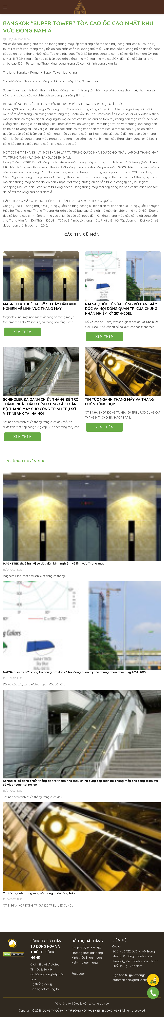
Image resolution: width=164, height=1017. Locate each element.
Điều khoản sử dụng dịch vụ (91, 1003)
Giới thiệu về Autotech (45, 964)
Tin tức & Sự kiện (42, 969)
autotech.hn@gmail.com (129, 980)
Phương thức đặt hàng (87, 953)
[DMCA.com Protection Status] (13, 954)
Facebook (78, 974)
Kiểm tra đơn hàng (84, 962)
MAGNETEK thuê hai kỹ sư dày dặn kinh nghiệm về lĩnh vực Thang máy (40, 306)
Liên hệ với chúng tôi (44, 989)
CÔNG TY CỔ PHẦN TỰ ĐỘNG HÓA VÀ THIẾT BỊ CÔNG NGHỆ (82, 1010)
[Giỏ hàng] (153, 980)
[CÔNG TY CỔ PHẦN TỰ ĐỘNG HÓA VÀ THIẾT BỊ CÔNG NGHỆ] (82, 7)
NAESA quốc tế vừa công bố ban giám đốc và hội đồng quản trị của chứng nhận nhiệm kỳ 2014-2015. (121, 309)
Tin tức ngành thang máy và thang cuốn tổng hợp (119, 401)
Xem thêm (22, 332)
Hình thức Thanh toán (86, 957)
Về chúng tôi (63, 1003)
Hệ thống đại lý (41, 984)
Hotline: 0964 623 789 (86, 948)
